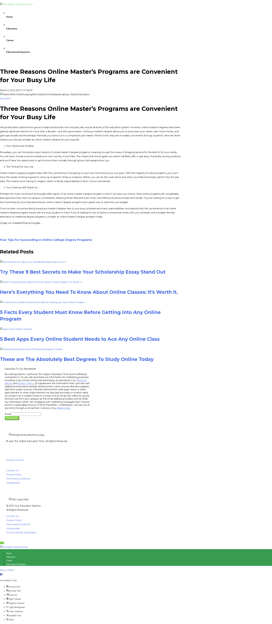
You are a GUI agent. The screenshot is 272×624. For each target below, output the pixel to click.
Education (5, 98)
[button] (1, 574)
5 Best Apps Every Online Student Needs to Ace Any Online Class (80, 339)
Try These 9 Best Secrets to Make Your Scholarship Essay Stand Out (83, 272)
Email (8, 414)
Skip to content (7, 570)
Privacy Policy (25, 383)
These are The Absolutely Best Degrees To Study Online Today (77, 359)
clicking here (63, 408)
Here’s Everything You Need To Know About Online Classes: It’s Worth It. (89, 292)
